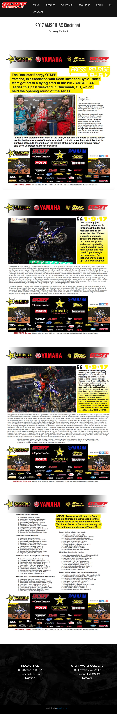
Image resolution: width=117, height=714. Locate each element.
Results (50, 5)
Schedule (67, 5)
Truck (36, 5)
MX (110, 5)
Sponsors (84, 5)
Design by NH (64, 708)
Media (99, 5)
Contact (38, 12)
